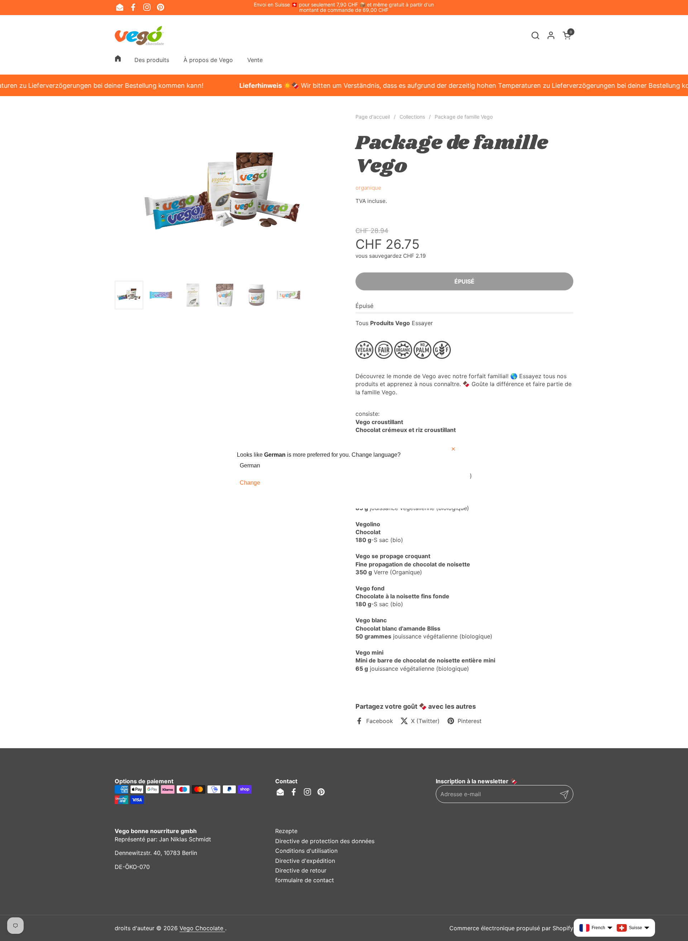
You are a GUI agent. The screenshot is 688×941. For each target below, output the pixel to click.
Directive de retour (300, 870)
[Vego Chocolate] (139, 35)
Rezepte (286, 831)
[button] (535, 35)
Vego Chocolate (202, 928)
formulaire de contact (304, 880)
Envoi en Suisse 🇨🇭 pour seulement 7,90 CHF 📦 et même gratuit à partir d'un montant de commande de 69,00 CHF (344, 7)
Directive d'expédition (305, 860)
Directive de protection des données (324, 841)
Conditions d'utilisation (306, 850)
